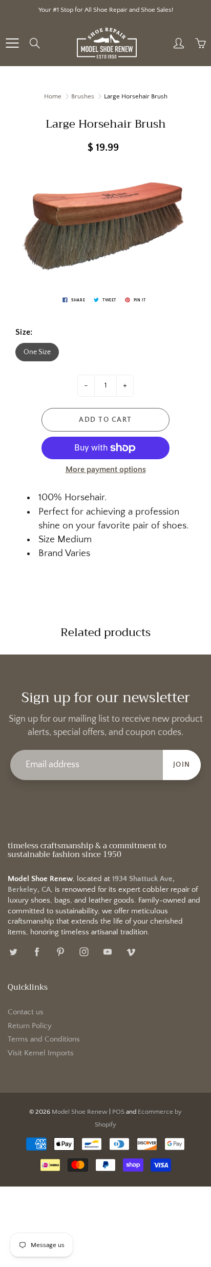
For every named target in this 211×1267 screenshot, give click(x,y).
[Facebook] (37, 952)
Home (52, 96)
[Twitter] (13, 952)
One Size (37, 352)
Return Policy (30, 1026)
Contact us (26, 1012)
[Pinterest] (60, 952)
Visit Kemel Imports (41, 1053)
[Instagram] (84, 952)
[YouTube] (107, 952)
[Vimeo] (131, 952)
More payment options (106, 469)
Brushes (82, 96)
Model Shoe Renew (80, 1111)
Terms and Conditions (44, 1039)
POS (118, 1111)
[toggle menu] (12, 43)
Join (182, 765)
